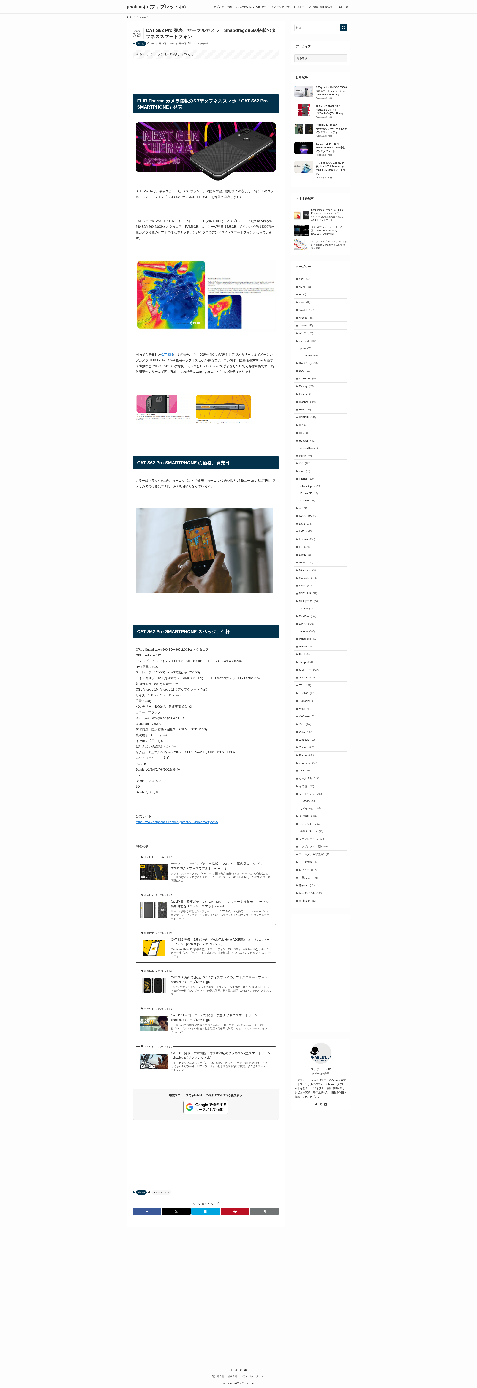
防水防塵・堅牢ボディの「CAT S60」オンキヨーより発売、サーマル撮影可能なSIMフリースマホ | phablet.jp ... (220, 904)
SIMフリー (309, 669)
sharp (306, 662)
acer (304, 278)
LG (304, 546)
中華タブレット (311, 831)
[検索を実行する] (343, 27)
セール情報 (309, 778)
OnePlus (307, 616)
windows (307, 739)
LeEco (305, 531)
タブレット (310, 823)
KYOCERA (308, 515)
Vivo (305, 724)
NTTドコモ (309, 601)
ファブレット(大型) (313, 846)
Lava (305, 523)
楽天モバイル (310, 893)
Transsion (307, 700)
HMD (305, 409)
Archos (306, 317)
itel (303, 507)
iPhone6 (307, 500)
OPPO (306, 623)
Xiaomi (306, 747)
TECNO (307, 693)
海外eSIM (307, 900)
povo (305, 348)
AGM (305, 286)
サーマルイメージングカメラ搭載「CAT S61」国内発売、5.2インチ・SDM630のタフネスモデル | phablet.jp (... (220, 866)
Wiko (305, 731)
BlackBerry (308, 363)
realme (307, 631)
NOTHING (308, 593)
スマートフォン (161, 1192)
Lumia (305, 554)
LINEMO (307, 801)
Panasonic (308, 638)
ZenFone (308, 762)
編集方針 (232, 1376)
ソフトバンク (310, 793)
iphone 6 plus (310, 486)
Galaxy (306, 386)
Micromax (307, 570)
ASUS (306, 333)
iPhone (306, 478)
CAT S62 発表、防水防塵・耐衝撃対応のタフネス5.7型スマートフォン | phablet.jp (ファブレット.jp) (221, 1055)
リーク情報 (308, 861)
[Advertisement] (206, 73)
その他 (141, 43)
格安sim (307, 885)
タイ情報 (308, 816)
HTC (305, 432)
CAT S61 (167, 354)
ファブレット (311, 838)
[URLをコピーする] (264, 1211)
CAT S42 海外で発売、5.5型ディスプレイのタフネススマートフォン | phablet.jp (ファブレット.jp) (220, 980)
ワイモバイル (310, 808)
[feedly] (240, 1370)
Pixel (304, 654)
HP (303, 425)
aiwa (304, 302)
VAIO (304, 708)
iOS (304, 463)
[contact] (326, 1104)
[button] (147, 1211)
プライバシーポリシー (253, 1376)
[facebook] (316, 1104)
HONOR (307, 417)
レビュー (308, 869)
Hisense (307, 401)
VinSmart (306, 716)
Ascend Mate (309, 448)
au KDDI (307, 340)
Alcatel (306, 309)
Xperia (306, 755)
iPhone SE (309, 493)
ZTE (305, 770)
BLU (305, 370)
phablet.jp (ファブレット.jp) (156, 6)
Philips (305, 646)
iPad (304, 471)
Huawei (307, 440)
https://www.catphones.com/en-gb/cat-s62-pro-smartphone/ (177, 822)
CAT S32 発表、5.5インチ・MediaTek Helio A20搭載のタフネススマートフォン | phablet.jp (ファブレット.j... (220, 942)
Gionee (306, 394)
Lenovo (307, 539)
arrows (306, 325)
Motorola (308, 577)
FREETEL (307, 378)
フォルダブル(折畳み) (315, 854)
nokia (305, 585)
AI (302, 294)
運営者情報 (218, 1376)
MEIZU (306, 562)
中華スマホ (309, 877)
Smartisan (307, 677)
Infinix (305, 455)
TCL (305, 685)
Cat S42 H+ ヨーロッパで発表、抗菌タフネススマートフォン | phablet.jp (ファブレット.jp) (215, 1018)
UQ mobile (309, 355)
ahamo (306, 608)
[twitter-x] (321, 1104)
